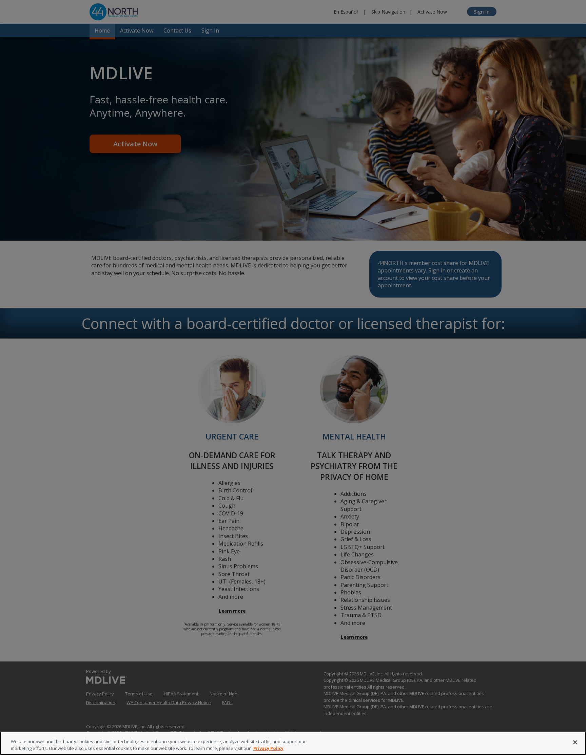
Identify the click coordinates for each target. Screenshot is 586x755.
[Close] (575, 742)
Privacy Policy (268, 748)
